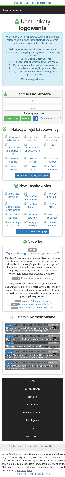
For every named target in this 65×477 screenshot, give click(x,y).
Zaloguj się (11, 118)
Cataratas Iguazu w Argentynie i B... (36, 304)
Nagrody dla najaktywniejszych (32, 175)
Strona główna (12, 10)
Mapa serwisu (32, 436)
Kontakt (32, 428)
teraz (41, 79)
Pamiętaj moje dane (34, 113)
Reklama (32, 396)
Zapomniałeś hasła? (50, 118)
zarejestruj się (12, 52)
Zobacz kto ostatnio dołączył (32, 231)
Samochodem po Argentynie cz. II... (36, 307)
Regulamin (32, 404)
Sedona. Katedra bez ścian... (36, 300)
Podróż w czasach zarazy (37, 278)
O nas (32, 380)
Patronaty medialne (32, 412)
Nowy (25, 118)
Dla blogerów (32, 420)
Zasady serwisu (32, 388)
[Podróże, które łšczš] (32, 2)
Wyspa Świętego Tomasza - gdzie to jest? (32, 253)
